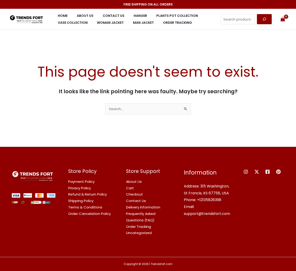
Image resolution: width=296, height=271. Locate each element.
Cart (130, 188)
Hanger (140, 15)
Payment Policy (81, 181)
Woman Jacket (110, 22)
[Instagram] (246, 172)
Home (63, 15)
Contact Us (113, 15)
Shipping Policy (80, 200)
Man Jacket (143, 22)
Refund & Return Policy (87, 194)
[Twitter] (257, 172)
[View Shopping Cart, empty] (283, 19)
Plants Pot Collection (177, 15)
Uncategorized (139, 232)
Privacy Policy (79, 188)
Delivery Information (143, 207)
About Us (85, 15)
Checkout (134, 194)
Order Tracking (177, 22)
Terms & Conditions (85, 207)
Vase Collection (73, 22)
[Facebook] (267, 172)
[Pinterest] (278, 172)
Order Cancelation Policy (89, 213)
